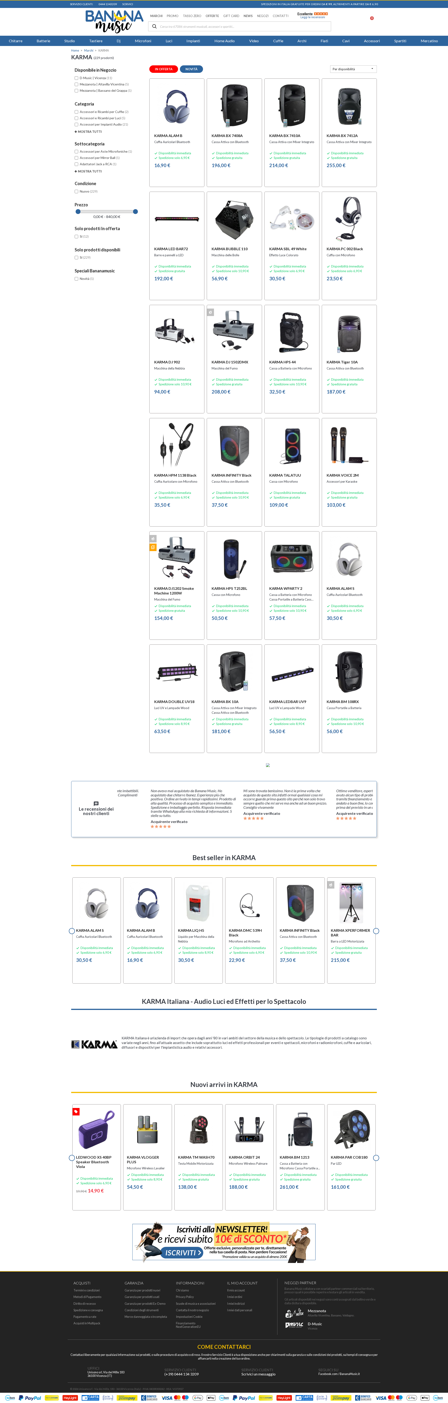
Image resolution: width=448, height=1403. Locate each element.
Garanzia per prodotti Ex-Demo (145, 1303)
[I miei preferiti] (345, 21)
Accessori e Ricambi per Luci (102, 118)
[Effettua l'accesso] (357, 21)
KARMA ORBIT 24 (244, 1157)
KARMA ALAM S (340, 588)
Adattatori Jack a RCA (98, 164)
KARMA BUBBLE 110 (230, 248)
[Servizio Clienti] (155, 1372)
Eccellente (311, 15)
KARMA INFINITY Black (232, 475)
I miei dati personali (239, 1310)
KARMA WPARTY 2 (285, 588)
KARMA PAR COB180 (349, 1157)
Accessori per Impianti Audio (104, 124)
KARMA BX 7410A (284, 135)
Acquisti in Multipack (87, 1323)
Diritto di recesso (85, 1303)
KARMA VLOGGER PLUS (143, 1159)
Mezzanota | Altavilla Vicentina (104, 84)
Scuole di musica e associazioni (196, 1303)
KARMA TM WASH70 (196, 1157)
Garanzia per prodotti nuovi (142, 1290)
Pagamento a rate (85, 1317)
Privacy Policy (185, 1297)
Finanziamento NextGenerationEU (188, 1325)
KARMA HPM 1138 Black (175, 475)
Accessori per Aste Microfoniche (106, 151)
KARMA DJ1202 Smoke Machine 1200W (174, 590)
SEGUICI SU (328, 1370)
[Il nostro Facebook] (309, 1372)
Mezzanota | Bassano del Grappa (106, 90)
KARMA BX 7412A (342, 135)
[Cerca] (154, 26)
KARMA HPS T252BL (229, 588)
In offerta (163, 69)
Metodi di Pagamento (87, 1297)
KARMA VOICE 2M (343, 475)
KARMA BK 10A (225, 701)
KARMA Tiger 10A (342, 362)
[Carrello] (369, 21)
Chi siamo (182, 1290)
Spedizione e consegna (88, 1310)
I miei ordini (234, 1297)
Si (84, 236)
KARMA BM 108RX (343, 701)
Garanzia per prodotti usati (142, 1297)
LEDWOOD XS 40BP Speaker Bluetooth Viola (94, 1162)
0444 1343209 (107, 4)
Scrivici (127, 4)
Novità (87, 279)
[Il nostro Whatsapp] (232, 1372)
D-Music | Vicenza (96, 78)
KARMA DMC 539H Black (245, 932)
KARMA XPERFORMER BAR (350, 932)
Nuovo (89, 191)
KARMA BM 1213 (294, 1157)
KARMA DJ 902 (167, 362)
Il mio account (236, 1290)
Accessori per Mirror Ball (100, 158)
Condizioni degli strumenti (142, 1310)
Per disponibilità (353, 69)
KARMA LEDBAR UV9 (287, 701)
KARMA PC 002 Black (345, 248)
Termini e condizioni (87, 1290)
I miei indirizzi (236, 1303)
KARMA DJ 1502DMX (230, 362)
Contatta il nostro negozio (192, 1310)
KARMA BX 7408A (227, 135)
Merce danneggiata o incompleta (146, 1317)
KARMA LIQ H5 (191, 930)
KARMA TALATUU (285, 475)
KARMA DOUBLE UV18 (174, 701)
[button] (156, 16)
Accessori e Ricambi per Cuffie (104, 112)
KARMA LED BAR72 (171, 248)
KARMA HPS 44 (282, 362)
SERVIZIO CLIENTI (180, 1370)
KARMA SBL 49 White (288, 248)
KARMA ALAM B (168, 135)
